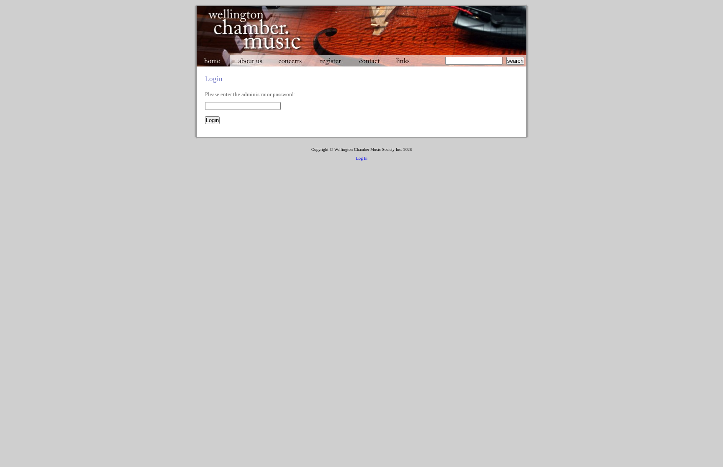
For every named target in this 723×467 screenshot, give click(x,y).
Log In (361, 158)
